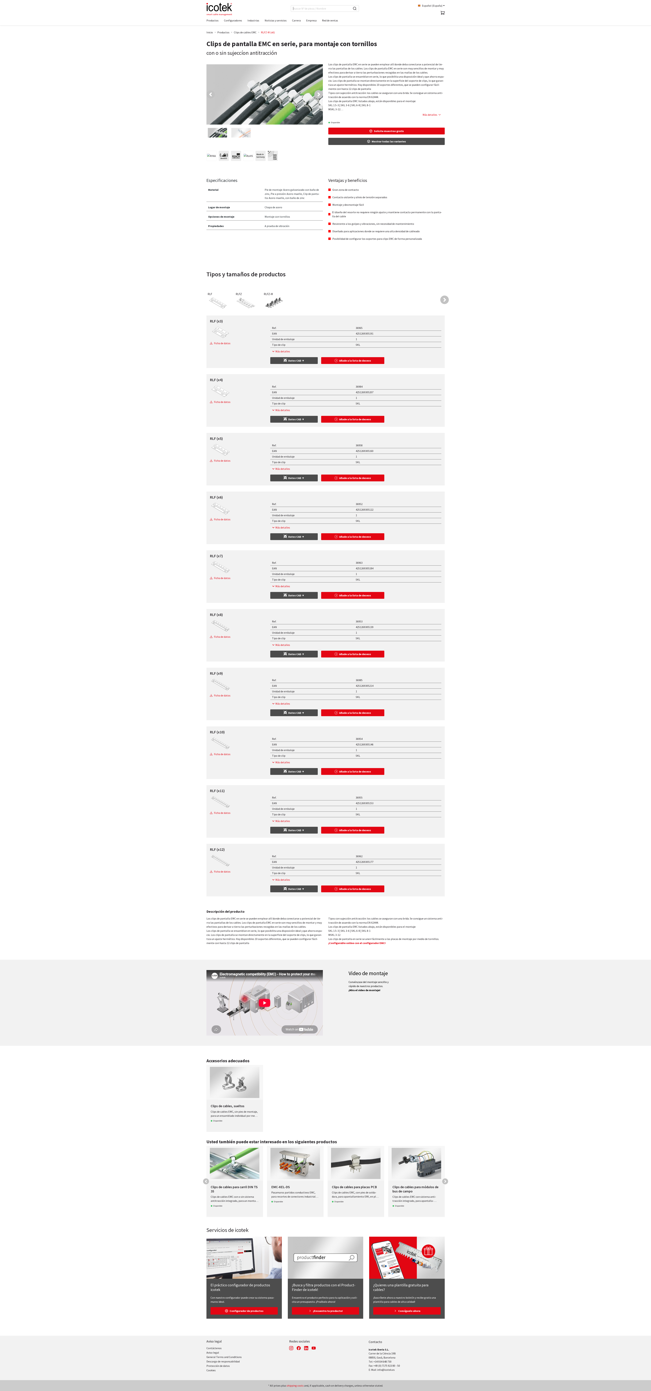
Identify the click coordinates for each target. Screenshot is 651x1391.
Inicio (209, 32)
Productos (223, 32)
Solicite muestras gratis (389, 131)
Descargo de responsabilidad (223, 1361)
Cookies (211, 1370)
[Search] (355, 8)
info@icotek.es (386, 1369)
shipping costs (295, 1385)
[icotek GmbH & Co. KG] (219, 9)
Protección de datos (218, 1366)
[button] (210, 94)
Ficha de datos (222, 343)
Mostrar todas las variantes (389, 141)
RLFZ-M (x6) (268, 32)
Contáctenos (214, 1348)
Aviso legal (214, 1341)
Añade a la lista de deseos (355, 360)
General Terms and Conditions (224, 1357)
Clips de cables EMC (245, 32)
